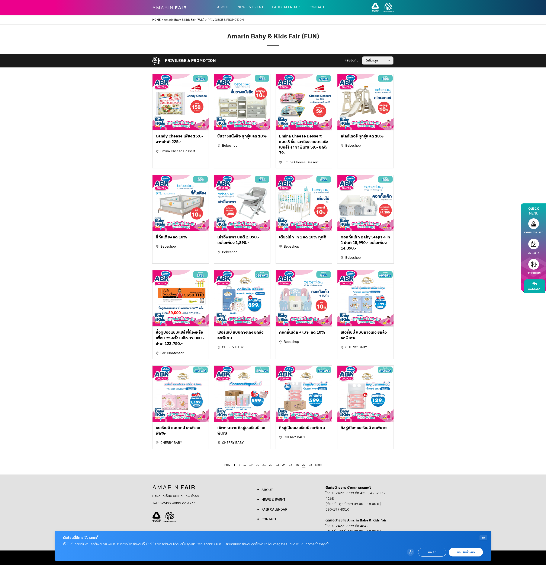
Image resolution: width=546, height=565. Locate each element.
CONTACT (316, 7)
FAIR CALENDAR (286, 7)
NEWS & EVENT (251, 7)
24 (284, 464)
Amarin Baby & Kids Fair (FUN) (184, 20)
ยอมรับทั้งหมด (466, 552)
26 (297, 464)
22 (270, 464)
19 (251, 464)
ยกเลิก (432, 552)
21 (264, 464)
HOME (156, 20)
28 (310, 464)
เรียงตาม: (352, 60)
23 (277, 464)
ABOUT (223, 7)
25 (290, 464)
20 (257, 464)
